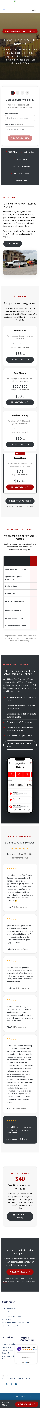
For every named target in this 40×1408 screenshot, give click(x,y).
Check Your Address (20, 501)
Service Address (11, 113)
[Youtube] (16, 1384)
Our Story (12, 244)
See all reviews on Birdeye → (16, 1139)
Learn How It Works (20, 1216)
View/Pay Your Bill (8, 1347)
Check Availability (20, 138)
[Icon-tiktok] (11, 1384)
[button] (3, 10)
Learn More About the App (19, 745)
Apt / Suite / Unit (14, 124)
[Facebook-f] (3, 1384)
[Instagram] (7, 1384)
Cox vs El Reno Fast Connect (9, 1351)
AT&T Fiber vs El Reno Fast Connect (10, 1357)
